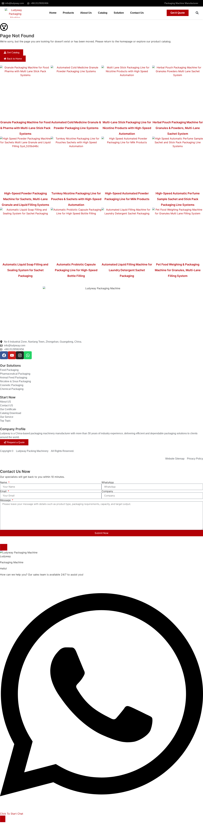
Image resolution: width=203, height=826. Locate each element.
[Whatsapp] (28, 355)
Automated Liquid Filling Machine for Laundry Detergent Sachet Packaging (127, 270)
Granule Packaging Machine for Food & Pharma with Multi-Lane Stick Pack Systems (25, 128)
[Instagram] (20, 355)
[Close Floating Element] (3, 547)
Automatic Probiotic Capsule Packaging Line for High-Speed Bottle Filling (76, 270)
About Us (86, 12)
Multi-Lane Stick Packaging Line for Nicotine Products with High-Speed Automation (127, 128)
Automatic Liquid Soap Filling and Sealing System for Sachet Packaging (25, 270)
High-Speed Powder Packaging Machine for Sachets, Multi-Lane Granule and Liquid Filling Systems (25, 199)
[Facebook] (4, 355)
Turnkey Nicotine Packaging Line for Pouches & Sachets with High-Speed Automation (76, 199)
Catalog (102, 12)
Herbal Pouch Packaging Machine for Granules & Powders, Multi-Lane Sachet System (178, 128)
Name (4, 482)
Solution (119, 12)
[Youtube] (12, 355)
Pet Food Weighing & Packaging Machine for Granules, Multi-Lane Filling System (178, 270)
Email (3, 491)
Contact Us (137, 12)
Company (107, 491)
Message (5, 500)
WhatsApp (108, 482)
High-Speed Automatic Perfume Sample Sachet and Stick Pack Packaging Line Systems (178, 199)
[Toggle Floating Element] (2, 819)
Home (52, 12)
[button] (197, 13)
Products (68, 12)
